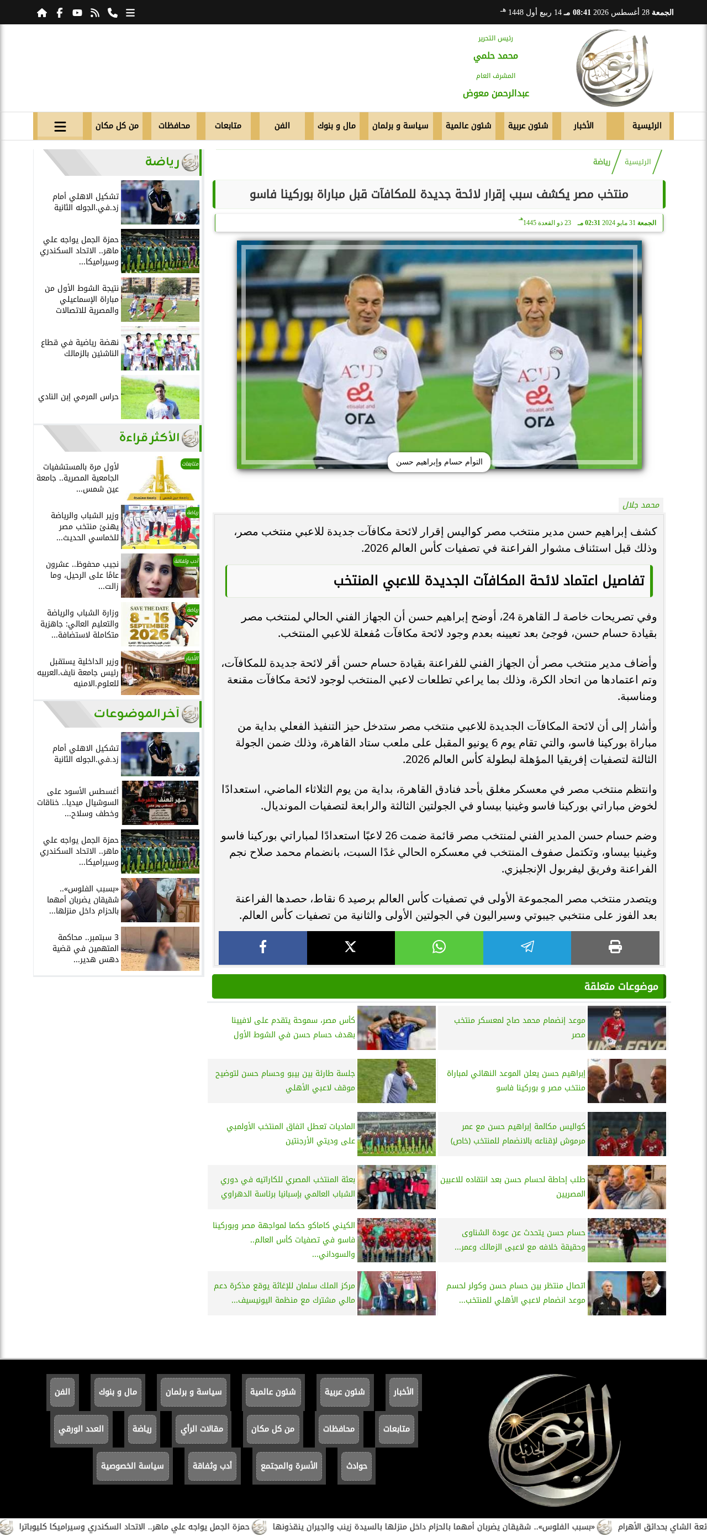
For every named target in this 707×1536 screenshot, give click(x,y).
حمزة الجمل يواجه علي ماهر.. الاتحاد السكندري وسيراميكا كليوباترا (177, 1526)
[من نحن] (113, 12)
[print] (615, 948)
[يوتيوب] (77, 12)
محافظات (174, 125)
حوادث (356, 1466)
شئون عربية (528, 125)
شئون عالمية (469, 125)
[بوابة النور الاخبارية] (614, 68)
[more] (130, 12)
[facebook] (263, 948)
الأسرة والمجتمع (289, 1466)
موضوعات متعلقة (621, 986)
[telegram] (527, 948)
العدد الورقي (81, 1429)
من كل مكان (117, 125)
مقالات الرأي (202, 1429)
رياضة (601, 162)
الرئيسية (647, 125)
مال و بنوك (337, 125)
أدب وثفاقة (212, 1466)
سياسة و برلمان (400, 125)
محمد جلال (640, 505)
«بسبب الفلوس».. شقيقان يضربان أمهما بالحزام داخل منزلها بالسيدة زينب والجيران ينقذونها (477, 1526)
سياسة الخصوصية (132, 1466)
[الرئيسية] (42, 12)
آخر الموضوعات (137, 714)
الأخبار (584, 125)
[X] (351, 948)
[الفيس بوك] (59, 12)
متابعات (228, 125)
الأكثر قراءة (149, 438)
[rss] (95, 12)
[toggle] (60, 124)
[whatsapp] (439, 948)
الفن (282, 125)
